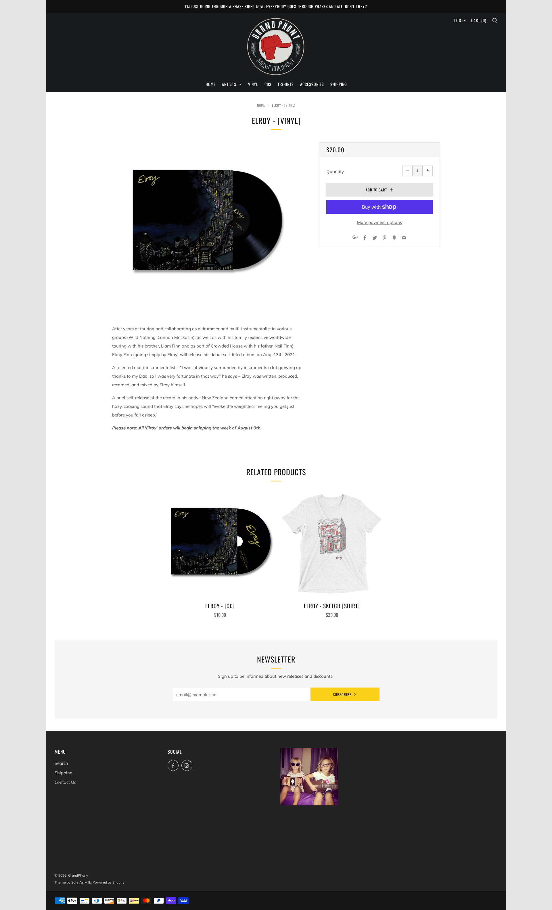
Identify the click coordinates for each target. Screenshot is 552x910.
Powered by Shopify (108, 882)
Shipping (338, 84)
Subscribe (342, 694)
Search (61, 763)
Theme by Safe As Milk (73, 882)
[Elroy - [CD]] (220, 544)
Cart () (478, 20)
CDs (267, 84)
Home (211, 84)
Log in (460, 20)
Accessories (312, 84)
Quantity (335, 171)
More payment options (379, 222)
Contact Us (65, 782)
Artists (229, 84)
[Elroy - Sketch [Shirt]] (332, 544)
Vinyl (253, 84)
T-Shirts (286, 84)
